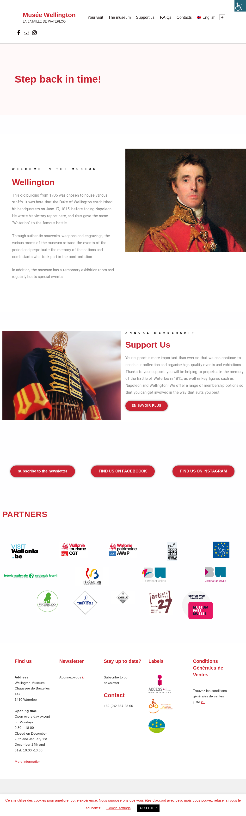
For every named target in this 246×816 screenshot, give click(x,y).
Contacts (184, 17)
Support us (145, 17)
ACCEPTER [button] (148, 808)
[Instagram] (34, 33)
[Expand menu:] (222, 17)
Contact (114, 695)
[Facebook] (18, 33)
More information (28, 761)
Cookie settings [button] (118, 808)
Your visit (95, 17)
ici (83, 677)
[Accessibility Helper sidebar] (240, 6)
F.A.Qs (165, 17)
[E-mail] (26, 33)
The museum (119, 17)
